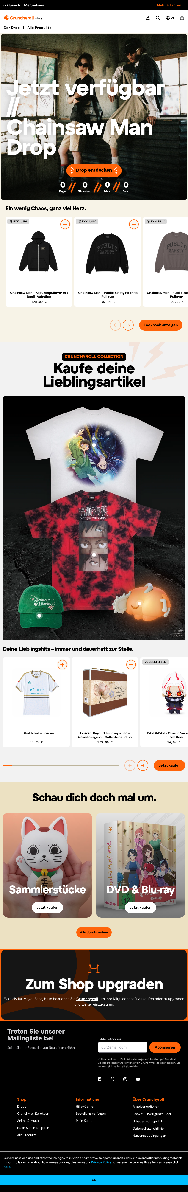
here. (7, 1167)
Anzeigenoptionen (146, 1106)
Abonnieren (165, 1047)
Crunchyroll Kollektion (33, 1113)
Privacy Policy (101, 1162)
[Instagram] (125, 1079)
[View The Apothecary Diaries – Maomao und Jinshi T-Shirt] (94, 445)
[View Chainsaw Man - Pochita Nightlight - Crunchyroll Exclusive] (139, 603)
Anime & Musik (28, 1121)
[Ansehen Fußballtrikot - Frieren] (36, 692)
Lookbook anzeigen (161, 325)
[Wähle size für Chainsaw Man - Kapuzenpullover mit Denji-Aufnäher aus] (65, 224)
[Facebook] (99, 1079)
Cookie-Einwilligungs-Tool (152, 1114)
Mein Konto (84, 1121)
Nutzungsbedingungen (149, 1135)
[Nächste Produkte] (128, 325)
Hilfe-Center (85, 1106)
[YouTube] (138, 1079)
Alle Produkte (39, 28)
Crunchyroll (87, 998)
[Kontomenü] (147, 17)
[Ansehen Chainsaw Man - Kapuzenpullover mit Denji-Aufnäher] (39, 252)
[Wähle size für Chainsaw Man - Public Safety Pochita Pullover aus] (133, 224)
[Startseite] (23, 17)
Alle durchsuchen (94, 932)
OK (94, 1180)
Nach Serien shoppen (33, 1128)
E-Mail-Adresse (109, 1039)
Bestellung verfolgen (91, 1113)
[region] (97, 262)
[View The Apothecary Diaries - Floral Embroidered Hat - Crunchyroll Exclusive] (39, 616)
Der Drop (12, 28)
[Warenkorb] (182, 17)
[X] (112, 1079)
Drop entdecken (94, 170)
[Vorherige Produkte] (115, 325)
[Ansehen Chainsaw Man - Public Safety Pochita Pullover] (107, 252)
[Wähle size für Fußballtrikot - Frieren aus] (62, 664)
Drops (21, 1106)
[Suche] (157, 17)
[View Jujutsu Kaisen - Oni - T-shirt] (94, 555)
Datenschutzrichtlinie (148, 1128)
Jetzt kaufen (169, 765)
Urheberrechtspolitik (148, 1121)
